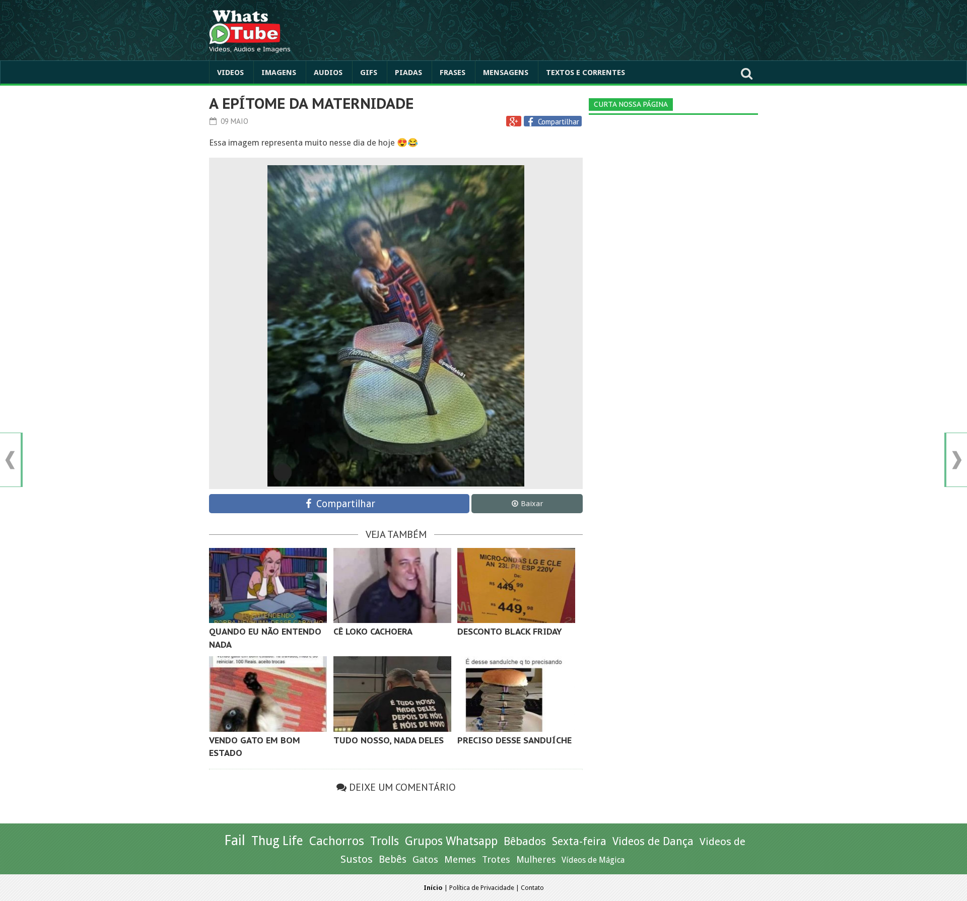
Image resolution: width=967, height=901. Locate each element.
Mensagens (505, 72)
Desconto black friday (509, 631)
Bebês (392, 859)
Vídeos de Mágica (593, 860)
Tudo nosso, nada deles (388, 740)
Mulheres (536, 859)
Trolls (384, 841)
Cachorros (336, 841)
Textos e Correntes (585, 72)
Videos (230, 72)
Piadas (408, 72)
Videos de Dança (653, 841)
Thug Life (277, 841)
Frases (452, 72)
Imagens (278, 72)
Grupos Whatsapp (451, 841)
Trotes (496, 859)
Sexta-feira (579, 841)
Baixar (532, 503)
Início (433, 887)
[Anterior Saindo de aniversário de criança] (10, 460)
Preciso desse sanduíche (514, 740)
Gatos (425, 859)
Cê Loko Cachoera (372, 631)
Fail (234, 840)
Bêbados (525, 841)
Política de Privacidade (481, 887)
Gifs (368, 72)
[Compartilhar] (532, 122)
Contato (532, 887)
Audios (328, 72)
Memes (460, 859)
